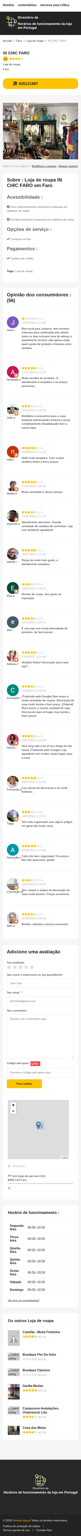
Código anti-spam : (18, 1063)
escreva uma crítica (54, 5)
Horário (8, 5)
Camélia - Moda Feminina (41, 1332)
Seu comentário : (17, 1010)
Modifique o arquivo (44, 166)
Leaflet (64, 1157)
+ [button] (13, 1105)
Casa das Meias (34, 1427)
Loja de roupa (11, 64)
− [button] (13, 1111)
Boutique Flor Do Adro (39, 1354)
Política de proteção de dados (21, 1526)
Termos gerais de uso (16, 1530)
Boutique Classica (36, 1370)
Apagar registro (68, 166)
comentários (27, 5)
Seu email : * (15, 992)
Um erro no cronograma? (24, 1300)
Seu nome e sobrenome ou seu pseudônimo (34, 974)
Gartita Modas (33, 1386)
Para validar (24, 1083)
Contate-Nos (44, 1530)
